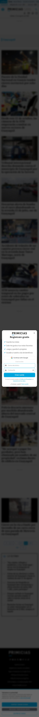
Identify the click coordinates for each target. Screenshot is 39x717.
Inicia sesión (24, 384)
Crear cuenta (19, 375)
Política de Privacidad (25, 379)
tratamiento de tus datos (19, 381)
